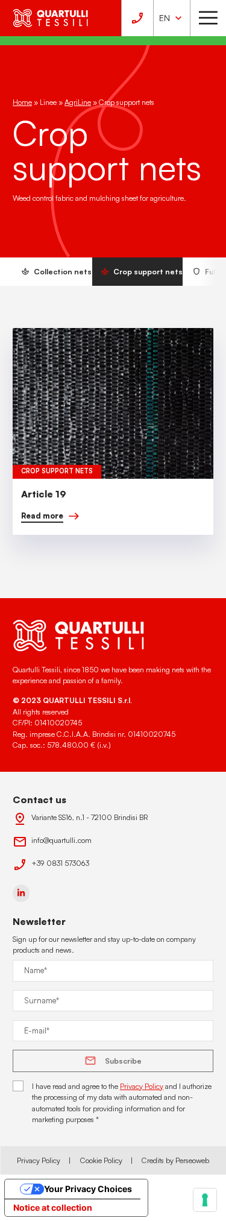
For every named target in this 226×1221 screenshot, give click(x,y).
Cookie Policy (101, 1160)
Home (22, 102)
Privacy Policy (141, 1086)
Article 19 (43, 494)
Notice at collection (52, 1207)
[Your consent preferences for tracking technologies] (204, 1199)
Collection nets (63, 271)
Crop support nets (148, 271)
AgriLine (77, 102)
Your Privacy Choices (88, 1189)
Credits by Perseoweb (175, 1160)
